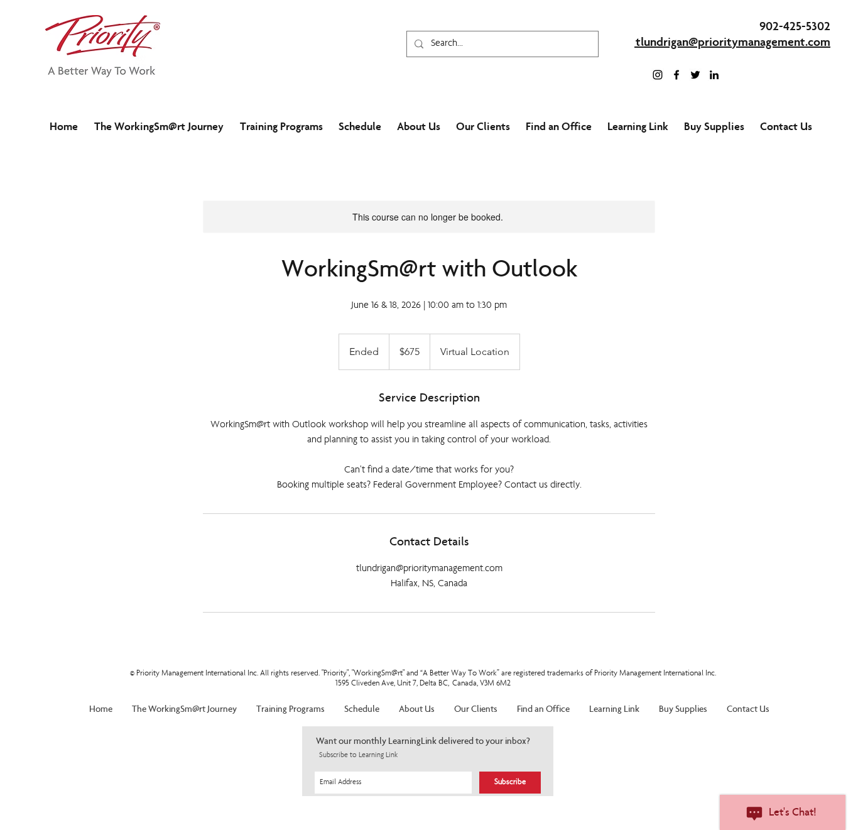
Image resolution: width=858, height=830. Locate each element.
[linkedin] (714, 74)
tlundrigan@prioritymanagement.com (733, 43)
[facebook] (676, 74)
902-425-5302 (794, 27)
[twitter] (695, 74)
